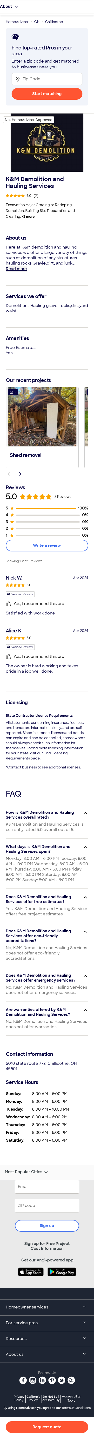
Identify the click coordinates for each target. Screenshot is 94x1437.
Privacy (19, 1398)
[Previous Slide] (9, 474)
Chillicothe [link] (54, 22)
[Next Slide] (20, 474)
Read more (16, 268)
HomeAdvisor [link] (17, 22)
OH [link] (37, 22)
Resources (16, 1338)
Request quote (47, 1426)
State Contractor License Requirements (39, 715)
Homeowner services (27, 1307)
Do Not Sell (51, 1398)
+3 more (28, 216)
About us (14, 1354)
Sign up (47, 1225)
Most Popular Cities (23, 1172)
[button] (42, 427)
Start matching (47, 93)
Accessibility (71, 1399)
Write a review (47, 545)
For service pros (22, 1322)
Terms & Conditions (76, 1408)
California (33, 1398)
